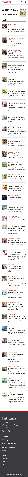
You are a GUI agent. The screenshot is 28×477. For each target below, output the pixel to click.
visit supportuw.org (11, 427)
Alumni (4, 451)
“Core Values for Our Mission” (17, 117)
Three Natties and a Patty (15, 252)
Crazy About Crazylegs (15, 304)
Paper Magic (12, 79)
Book (9, 378)
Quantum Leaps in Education (16, 91)
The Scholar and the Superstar (17, 128)
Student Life (11, 206)
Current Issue (5, 455)
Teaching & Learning (13, 185)
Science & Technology (14, 90)
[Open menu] (25, 2)
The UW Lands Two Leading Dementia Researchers (16, 227)
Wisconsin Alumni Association (12, 473)
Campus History (12, 314)
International (12, 339)
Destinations (11, 264)
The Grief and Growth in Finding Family (15, 395)
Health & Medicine (13, 102)
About (3, 464)
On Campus (6, 440)
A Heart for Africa (13, 340)
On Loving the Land (13, 380)
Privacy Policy (19, 474)
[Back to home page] (9, 419)
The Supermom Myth (14, 26)
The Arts (10, 64)
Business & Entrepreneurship (16, 38)
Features (5, 436)
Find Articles (5, 461)
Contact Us (4, 467)
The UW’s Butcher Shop (15, 266)
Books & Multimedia (8, 447)
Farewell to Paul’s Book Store (16, 316)
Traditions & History (9, 443)
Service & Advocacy (13, 326)
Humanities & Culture (14, 50)
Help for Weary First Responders (14, 142)
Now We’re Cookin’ (13, 240)
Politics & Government (14, 366)
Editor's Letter (12, 115)
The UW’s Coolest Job (14, 154)
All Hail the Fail (12, 40)
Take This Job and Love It (15, 207)
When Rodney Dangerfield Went (16, 66)
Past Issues (4, 458)
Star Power (11, 328)
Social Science (12, 24)
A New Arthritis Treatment (16, 218)
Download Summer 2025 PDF (10, 14)
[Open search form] (21, 2)
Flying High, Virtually (14, 197)
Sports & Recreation (14, 152)
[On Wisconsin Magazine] (6, 2)
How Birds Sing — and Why (16, 176)
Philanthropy (12, 290)
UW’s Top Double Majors (15, 187)
